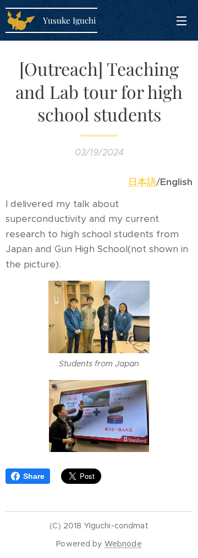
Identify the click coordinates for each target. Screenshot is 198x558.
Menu (181, 20)
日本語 (142, 182)
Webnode (123, 544)
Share (34, 476)
